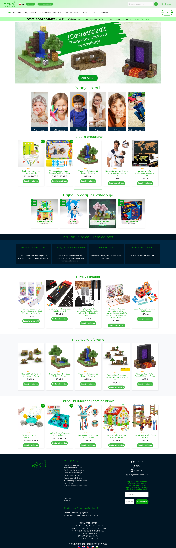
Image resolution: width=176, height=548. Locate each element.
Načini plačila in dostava (74, 470)
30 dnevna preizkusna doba (75, 481)
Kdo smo (67, 498)
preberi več (143, 19)
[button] (30, 4)
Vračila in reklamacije (73, 473)
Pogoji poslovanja (71, 465)
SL (23, 4)
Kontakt (67, 501)
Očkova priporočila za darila (75, 486)
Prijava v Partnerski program (76, 513)
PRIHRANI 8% (142, 502)
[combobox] (22, 4)
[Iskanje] (156, 4)
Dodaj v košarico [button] (31, 181)
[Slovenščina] (79, 547)
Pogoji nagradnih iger (73, 478)
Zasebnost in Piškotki (73, 468)
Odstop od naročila (72, 475)
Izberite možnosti (59, 181)
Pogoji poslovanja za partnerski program (81, 515)
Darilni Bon (68, 483)
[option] (22, 4)
